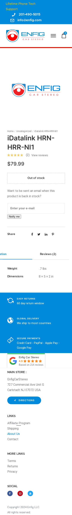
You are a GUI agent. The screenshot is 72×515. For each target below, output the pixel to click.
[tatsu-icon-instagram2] (21, 493)
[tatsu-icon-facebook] (11, 493)
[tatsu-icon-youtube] (30, 493)
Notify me (14, 216)
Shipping (13, 428)
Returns (12, 466)
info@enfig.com (29, 20)
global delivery (28, 318)
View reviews (39, 155)
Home (10, 131)
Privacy (12, 471)
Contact (12, 439)
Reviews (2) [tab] (48, 254)
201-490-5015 (29, 14)
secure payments (28, 338)
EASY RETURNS (26, 298)
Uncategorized (23, 131)
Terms (11, 461)
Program (24, 423)
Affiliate (13, 423)
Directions (27, 400)
